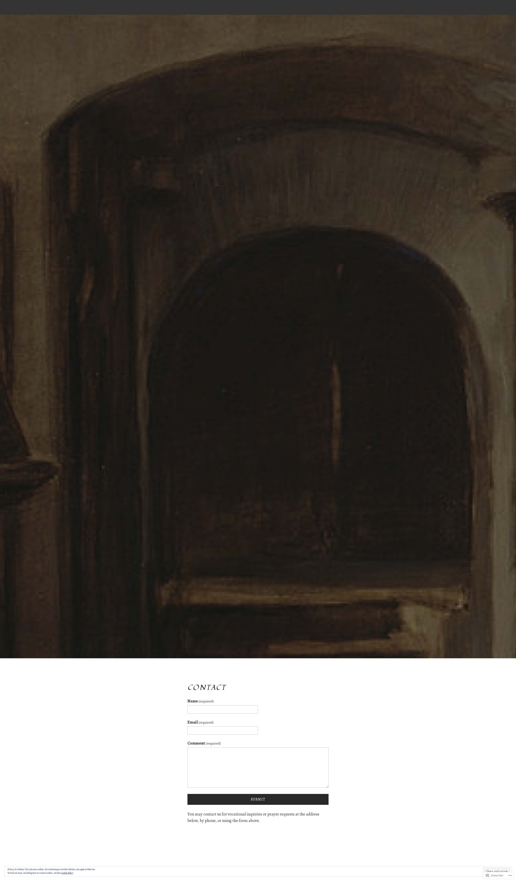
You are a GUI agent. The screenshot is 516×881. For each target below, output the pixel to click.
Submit (258, 799)
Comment (204, 743)
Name (200, 701)
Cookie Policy (67, 873)
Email (200, 722)
